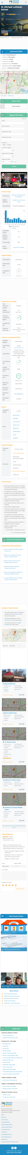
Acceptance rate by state (9, 1097)
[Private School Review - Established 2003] (14, 2)
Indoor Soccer (16, 425)
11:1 (21, 312)
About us (3, 1117)
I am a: (3, 863)
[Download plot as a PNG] (24, 210)
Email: (3, 121)
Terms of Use (10, 1153)
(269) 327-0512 (11, 24)
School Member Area (6, 1134)
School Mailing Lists (6, 1137)
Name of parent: (6, 126)
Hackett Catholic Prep (10, 713)
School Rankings (5, 1122)
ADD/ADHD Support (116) (9, 1065)
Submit (14, 166)
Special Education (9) (8, 1060)
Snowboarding (16, 431)
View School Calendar (18, 247)
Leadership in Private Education (12, 1003)
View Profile (21, 695)
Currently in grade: (6, 148)
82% (21, 380)
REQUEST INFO (16, 101)
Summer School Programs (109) (10, 1055)
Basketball (15, 418)
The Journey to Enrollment (10, 994)
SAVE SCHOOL (16, 106)
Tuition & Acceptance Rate (17, 38)
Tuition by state (7, 1095)
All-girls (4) (5, 1046)
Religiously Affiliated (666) (9, 1069)
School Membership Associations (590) (12, 1072)
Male (4, 145)
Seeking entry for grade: (8, 153)
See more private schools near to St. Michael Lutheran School (14, 826)
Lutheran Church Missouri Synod (18, 201)
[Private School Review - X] (12, 1148)
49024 (21, 19)
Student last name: (6, 137)
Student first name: (6, 132)
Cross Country (16, 422)
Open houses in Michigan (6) (10, 1080)
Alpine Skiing (16, 415)
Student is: (4, 143)
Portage (16, 19)
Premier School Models (9, 1001)
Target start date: (6, 159)
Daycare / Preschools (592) (9, 1053)
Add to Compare (9, 695)
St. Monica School (9, 620)
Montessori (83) (6, 1051)
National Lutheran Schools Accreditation (18, 196)
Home (2, 1115)
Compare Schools (5, 1130)
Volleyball (15, 438)
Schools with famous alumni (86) (11, 1074)
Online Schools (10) (7, 1067)
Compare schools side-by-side (10, 1038)
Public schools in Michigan (9, 1086)
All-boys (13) (6, 1049)
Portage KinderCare (9, 684)
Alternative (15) (6, 1062)
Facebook (15, 1148)
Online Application (18, 394)
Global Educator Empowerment (12, 996)
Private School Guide (6, 1127)
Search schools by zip (8, 1035)
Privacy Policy (17, 1153)
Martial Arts (16, 428)
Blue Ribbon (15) (7, 1044)
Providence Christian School (11, 780)
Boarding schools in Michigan (10, 1089)
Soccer (14, 435)
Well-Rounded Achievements (11, 999)
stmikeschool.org (10, 28)
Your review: (5, 870)
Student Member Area (6, 1125)
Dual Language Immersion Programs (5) (12, 1058)
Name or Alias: (17, 863)
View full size (3, 96)
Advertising (4, 1139)
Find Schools (4, 1120)
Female (9, 145)
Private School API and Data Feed (9, 1142)
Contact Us (4, 1132)
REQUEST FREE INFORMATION (15, 540)
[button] (3, 885)
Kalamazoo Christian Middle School (13, 809)
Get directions (11, 96)
